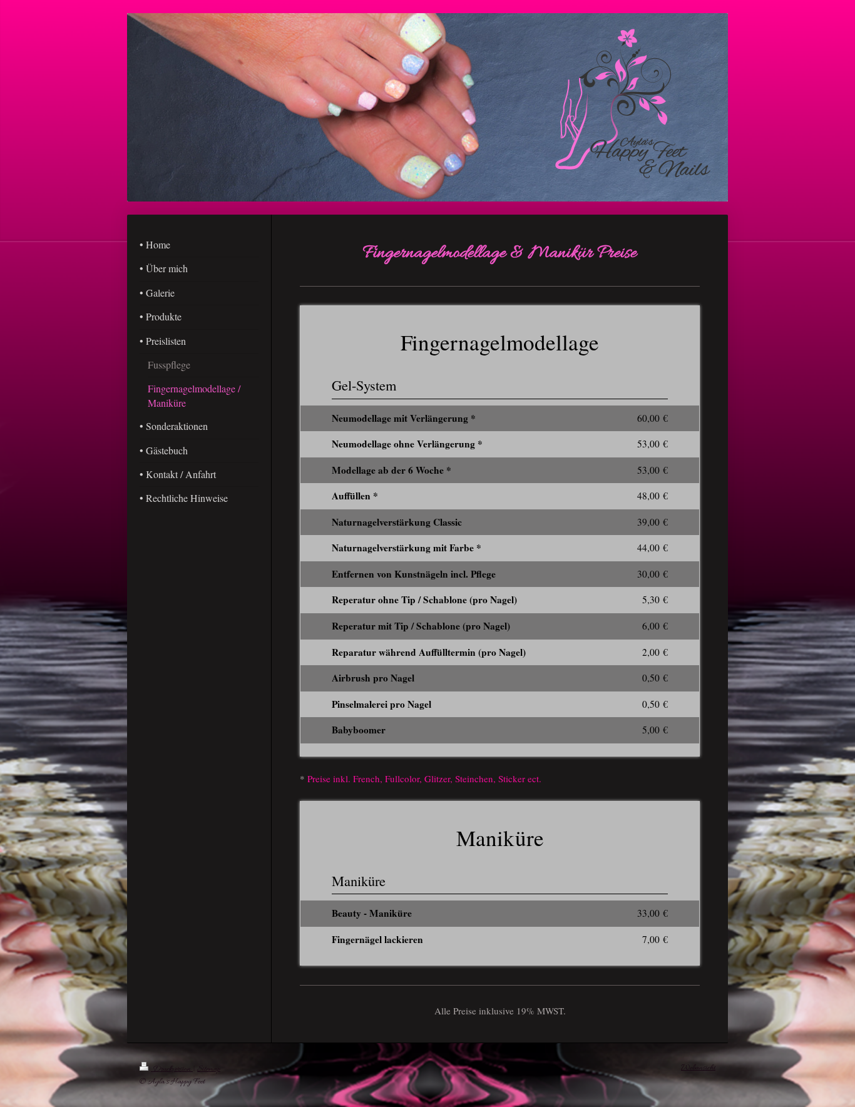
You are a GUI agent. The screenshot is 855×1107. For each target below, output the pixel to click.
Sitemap (208, 1069)
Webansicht (698, 1068)
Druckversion (172, 1069)
